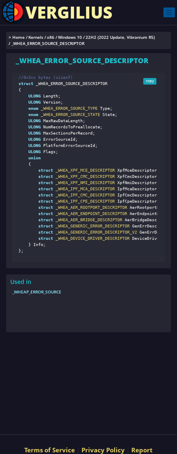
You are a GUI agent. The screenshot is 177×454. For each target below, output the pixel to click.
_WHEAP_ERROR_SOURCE (36, 292)
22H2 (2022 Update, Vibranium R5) (120, 37)
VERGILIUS (69, 12)
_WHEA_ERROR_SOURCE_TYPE (68, 108)
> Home (17, 37)
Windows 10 (70, 37)
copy (150, 81)
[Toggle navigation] (169, 12)
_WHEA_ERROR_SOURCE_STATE (69, 114)
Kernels (35, 37)
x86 (50, 37)
